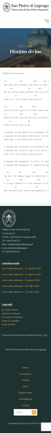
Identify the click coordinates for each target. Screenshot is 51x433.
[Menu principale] (46, 21)
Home (25, 367)
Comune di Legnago (13, 317)
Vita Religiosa (25, 399)
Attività (25, 380)
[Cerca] (34, 412)
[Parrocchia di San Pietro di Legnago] (25, 7)
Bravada (24, 423)
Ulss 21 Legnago (12, 321)
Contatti (25, 405)
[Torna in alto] (40, 422)
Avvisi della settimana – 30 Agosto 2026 (21, 268)
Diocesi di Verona (12, 313)
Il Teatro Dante (11, 310)
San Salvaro (9, 324)
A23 (45, 335)
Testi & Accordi (25, 46)
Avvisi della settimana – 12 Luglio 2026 (20, 292)
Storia (25, 386)
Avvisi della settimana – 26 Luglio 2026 (20, 286)
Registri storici (25, 392)
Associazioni (25, 374)
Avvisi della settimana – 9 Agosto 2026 (21, 280)
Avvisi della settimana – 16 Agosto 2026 (21, 274)
